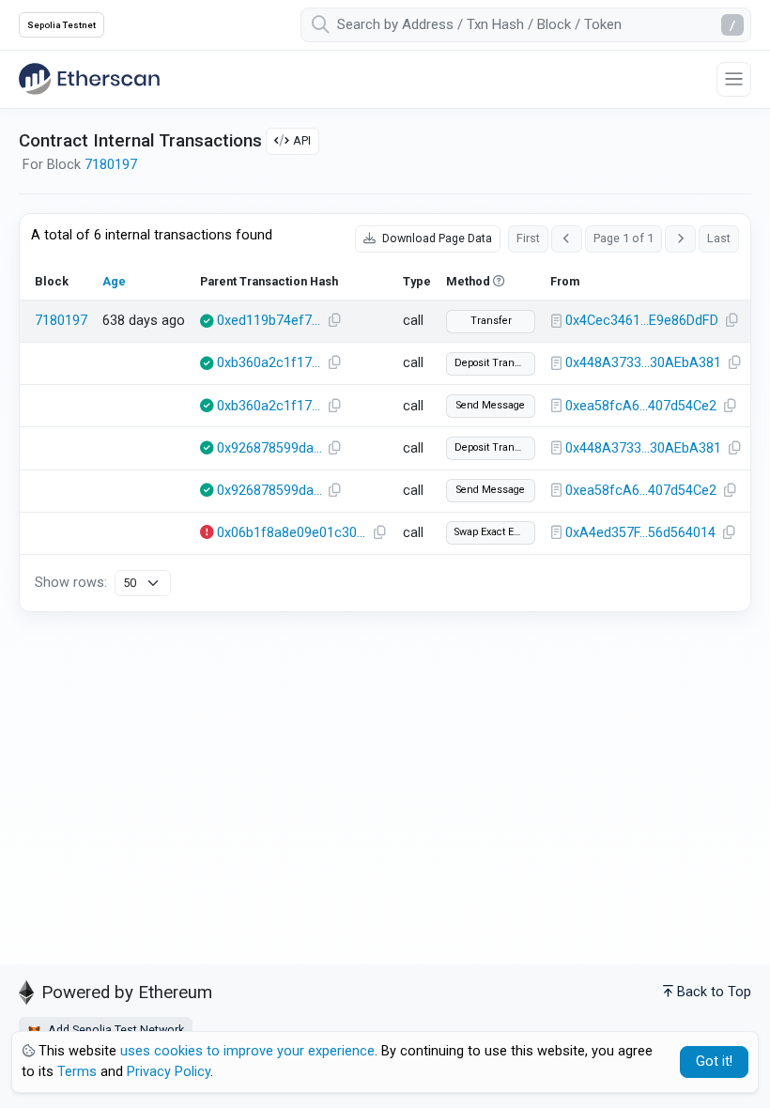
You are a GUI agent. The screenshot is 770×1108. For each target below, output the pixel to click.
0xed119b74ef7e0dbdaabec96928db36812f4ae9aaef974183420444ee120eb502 (269, 321)
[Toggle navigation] (733, 79)
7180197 (111, 165)
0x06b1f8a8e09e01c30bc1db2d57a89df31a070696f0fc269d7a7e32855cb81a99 (292, 533)
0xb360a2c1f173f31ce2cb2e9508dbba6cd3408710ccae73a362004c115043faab (269, 363)
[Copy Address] (731, 321)
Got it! (714, 1062)
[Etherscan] (89, 79)
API (302, 140)
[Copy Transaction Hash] (334, 321)
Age (114, 281)
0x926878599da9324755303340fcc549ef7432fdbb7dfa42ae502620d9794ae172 (269, 448)
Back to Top (714, 992)
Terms (77, 1072)
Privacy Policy (168, 1072)
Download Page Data (435, 238)
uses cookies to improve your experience (247, 1051)
